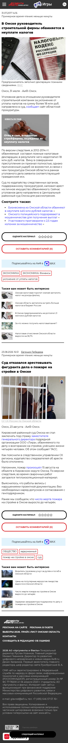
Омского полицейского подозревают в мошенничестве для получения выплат (32, 216)
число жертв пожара (48, 499)
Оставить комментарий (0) (34, 248)
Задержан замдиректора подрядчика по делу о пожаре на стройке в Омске (38, 603)
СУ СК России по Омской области (21, 421)
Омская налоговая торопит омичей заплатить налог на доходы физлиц (38, 294)
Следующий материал (33, 734)
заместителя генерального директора (25, 438)
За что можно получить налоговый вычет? (36, 323)
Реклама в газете (41, 627)
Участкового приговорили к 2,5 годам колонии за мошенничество (31, 222)
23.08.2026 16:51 (10, 352)
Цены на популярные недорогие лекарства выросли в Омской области (36, 582)
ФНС (20, 85)
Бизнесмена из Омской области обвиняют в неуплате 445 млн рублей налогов (35, 209)
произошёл (34, 467)
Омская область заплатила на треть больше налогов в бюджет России (37, 304)
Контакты (9, 636)
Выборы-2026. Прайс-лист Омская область (31, 631)
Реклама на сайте (15, 627)
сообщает (33, 106)
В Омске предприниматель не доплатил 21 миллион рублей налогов (36, 314)
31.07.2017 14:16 (9, 13)
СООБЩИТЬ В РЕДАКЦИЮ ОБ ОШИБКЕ (26, 640)
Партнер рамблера (29, 727)
